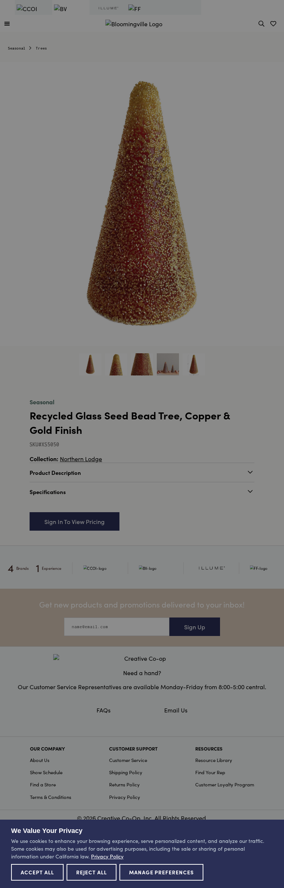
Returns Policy (124, 784)
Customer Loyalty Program (224, 784)
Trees (41, 48)
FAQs (104, 710)
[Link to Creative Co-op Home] (142, 658)
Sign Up (194, 627)
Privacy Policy (124, 796)
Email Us (175, 710)
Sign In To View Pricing (74, 521)
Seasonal (17, 48)
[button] (7, 23)
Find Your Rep (210, 772)
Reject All (91, 872)
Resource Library (213, 759)
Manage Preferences (161, 872)
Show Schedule (46, 772)
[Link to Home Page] (133, 22)
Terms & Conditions (50, 796)
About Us (40, 759)
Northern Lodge (81, 459)
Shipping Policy (125, 772)
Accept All (37, 872)
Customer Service (128, 759)
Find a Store (43, 784)
